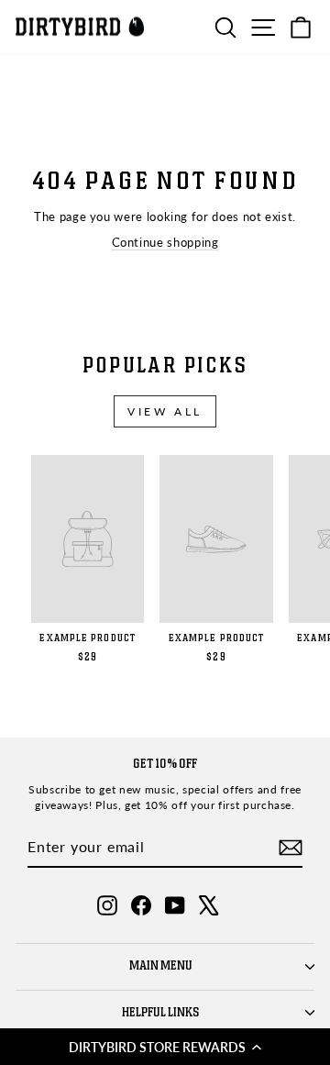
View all (165, 411)
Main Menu (160, 966)
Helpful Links (161, 1012)
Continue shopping (165, 242)
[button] (165, 1046)
